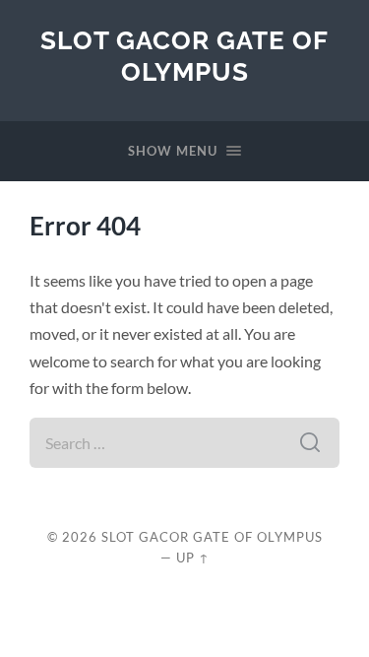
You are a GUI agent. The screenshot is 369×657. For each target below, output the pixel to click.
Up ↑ (193, 557)
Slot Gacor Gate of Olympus (184, 56)
